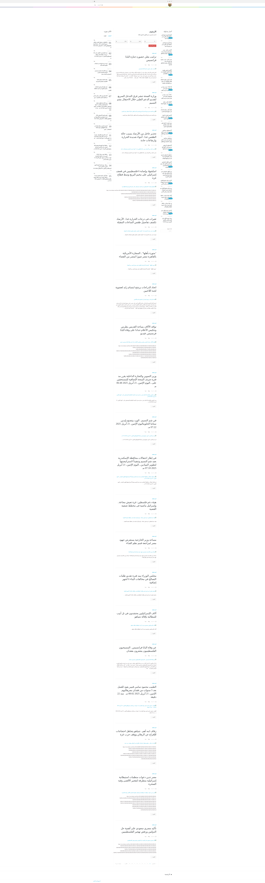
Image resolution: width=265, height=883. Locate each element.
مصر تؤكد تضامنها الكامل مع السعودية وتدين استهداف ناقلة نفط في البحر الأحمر (166, 190)
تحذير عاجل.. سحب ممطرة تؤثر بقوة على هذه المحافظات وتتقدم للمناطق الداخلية (166, 62)
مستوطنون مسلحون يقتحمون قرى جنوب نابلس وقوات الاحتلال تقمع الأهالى (166, 140)
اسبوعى (109, 35)
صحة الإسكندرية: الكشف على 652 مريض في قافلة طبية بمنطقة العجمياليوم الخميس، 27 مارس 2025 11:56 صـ (102, 55)
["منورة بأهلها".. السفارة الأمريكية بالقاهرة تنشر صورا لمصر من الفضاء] (135, 265)
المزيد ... (153, 81)
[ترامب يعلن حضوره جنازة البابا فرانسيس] (135, 68)
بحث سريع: (169, 228)
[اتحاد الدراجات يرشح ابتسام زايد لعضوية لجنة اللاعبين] (135, 299)
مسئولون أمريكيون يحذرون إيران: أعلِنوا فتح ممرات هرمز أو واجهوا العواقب (166, 156)
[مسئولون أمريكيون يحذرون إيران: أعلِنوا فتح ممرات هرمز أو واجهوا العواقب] (166, 148)
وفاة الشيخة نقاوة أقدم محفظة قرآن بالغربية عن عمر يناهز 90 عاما (167, 44)
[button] (94, 1)
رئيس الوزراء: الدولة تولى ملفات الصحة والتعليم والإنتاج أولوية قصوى (166, 125)
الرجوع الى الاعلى (96, 881)
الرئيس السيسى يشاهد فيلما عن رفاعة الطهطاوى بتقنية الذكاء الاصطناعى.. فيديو (103, 127)
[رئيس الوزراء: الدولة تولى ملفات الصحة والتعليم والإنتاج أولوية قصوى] (166, 117)
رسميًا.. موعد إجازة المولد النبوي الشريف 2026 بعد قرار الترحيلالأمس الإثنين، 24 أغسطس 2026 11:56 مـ (102, 167)
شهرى (105, 35)
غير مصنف (154, 53)
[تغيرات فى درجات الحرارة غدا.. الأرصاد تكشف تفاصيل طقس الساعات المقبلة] (135, 230)
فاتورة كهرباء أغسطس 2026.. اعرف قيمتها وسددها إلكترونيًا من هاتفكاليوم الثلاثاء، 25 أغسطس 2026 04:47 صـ (102, 118)
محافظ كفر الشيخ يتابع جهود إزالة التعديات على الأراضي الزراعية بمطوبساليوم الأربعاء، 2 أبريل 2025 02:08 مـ (102, 147)
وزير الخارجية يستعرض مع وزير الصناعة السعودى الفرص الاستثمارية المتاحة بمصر (103, 72)
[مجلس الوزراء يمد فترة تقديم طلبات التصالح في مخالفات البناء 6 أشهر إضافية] (135, 591)
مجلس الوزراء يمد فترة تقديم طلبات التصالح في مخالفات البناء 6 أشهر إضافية (137, 579)
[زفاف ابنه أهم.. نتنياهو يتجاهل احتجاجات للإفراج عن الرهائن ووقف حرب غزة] (135, 743)
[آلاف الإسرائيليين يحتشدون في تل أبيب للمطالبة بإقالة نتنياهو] (135, 625)
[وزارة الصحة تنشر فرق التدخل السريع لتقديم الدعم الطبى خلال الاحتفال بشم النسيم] (135, 111)
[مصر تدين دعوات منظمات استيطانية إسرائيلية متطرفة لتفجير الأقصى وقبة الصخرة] (135, 792)
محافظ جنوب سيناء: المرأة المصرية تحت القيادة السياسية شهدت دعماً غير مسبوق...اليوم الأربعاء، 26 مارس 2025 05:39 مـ (102, 157)
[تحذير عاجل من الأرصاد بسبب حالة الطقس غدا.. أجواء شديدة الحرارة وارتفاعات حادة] (135, 148)
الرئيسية (99, 4)
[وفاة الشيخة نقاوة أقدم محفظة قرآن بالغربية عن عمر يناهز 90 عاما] (166, 36)
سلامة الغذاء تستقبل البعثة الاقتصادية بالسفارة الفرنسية (103, 80)
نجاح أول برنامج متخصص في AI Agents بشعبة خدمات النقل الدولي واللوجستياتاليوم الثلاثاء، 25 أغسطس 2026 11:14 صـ (102, 178)
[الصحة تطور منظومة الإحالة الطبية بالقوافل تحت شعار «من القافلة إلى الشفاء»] (166, 72)
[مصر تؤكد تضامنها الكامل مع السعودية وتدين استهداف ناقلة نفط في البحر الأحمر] (166, 182)
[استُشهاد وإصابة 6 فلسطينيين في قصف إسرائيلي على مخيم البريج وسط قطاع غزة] (135, 186)
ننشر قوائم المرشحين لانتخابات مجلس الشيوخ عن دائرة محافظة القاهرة (102, 88)
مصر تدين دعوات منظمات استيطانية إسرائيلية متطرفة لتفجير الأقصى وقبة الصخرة (137, 780)
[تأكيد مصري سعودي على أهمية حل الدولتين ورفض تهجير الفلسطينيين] (135, 840)
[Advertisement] (132, 17)
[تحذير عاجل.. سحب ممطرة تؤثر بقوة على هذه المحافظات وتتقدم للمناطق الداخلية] (166, 52)
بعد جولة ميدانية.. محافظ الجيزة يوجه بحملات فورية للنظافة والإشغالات (166, 205)
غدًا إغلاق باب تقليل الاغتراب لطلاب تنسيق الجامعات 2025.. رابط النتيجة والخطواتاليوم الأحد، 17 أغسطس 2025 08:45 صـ (102, 45)
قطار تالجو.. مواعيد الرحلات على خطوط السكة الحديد (166, 110)
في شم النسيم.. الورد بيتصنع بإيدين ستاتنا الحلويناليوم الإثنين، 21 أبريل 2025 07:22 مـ (136, 424)
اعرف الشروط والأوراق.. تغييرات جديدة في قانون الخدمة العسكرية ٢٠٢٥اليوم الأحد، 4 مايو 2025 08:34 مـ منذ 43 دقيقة (102, 137)
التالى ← (125, 863)
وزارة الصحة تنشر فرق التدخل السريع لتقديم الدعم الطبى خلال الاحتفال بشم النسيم (136, 99)
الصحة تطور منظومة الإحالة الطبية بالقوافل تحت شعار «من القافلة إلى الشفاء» (166, 81)
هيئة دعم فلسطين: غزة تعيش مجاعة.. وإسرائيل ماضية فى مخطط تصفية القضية (137, 505)
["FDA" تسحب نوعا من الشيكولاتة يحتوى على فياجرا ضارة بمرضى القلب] (166, 88)
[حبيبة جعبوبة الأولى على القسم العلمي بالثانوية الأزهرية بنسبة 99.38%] (166, 212)
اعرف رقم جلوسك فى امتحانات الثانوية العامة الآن (102, 64)
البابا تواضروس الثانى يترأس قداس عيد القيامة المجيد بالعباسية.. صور (102, 96)
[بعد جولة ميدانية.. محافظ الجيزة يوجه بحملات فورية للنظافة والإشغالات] (166, 197)
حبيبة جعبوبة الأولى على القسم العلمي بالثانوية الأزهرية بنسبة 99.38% (167, 220)
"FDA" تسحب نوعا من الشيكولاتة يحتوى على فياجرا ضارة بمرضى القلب (166, 96)
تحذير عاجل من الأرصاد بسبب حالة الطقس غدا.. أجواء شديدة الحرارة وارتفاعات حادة (138, 137)
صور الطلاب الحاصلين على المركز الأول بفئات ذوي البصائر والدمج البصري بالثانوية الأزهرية (166, 174)
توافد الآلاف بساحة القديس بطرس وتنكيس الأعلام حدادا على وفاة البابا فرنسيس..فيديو (138, 330)
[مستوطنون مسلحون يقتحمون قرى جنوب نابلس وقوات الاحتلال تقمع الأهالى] (166, 132)
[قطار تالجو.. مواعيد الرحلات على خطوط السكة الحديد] (166, 103)
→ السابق (154, 863)
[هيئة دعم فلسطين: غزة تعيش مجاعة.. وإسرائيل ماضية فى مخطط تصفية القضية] (135, 517)
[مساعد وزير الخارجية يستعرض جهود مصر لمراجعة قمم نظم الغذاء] (135, 551)
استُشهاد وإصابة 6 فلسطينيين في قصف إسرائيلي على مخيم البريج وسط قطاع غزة (136, 174)
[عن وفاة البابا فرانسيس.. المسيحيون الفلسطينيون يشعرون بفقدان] (135, 659)
